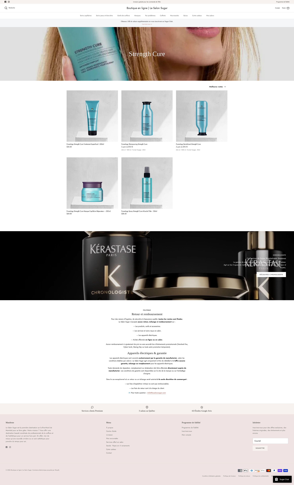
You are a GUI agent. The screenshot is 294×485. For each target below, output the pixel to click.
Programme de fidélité (282, 2)
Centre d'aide (111, 431)
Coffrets (163, 15)
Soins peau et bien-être (104, 15)
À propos (109, 427)
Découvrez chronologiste (271, 274)
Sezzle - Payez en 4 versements (118, 445)
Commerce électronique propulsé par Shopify (45, 470)
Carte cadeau (197, 15)
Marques (137, 15)
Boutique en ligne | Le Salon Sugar (21, 470)
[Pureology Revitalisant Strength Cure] (201, 116)
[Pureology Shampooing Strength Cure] (147, 116)
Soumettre (260, 448)
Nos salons (210, 15)
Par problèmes (150, 15)
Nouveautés (174, 15)
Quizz (185, 15)
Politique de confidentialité (261, 476)
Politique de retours (244, 476)
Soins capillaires (86, 15)
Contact (109, 453)
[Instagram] (9, 2)
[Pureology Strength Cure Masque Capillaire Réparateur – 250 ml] (92, 183)
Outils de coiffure (123, 15)
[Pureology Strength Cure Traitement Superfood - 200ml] (92, 116)
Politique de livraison (229, 476)
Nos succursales (112, 438)
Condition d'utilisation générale (211, 476)
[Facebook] (5, 2)
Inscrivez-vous (187, 431)
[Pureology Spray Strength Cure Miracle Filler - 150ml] (147, 183)
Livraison (109, 435)
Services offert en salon (114, 442)
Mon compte (186, 435)
